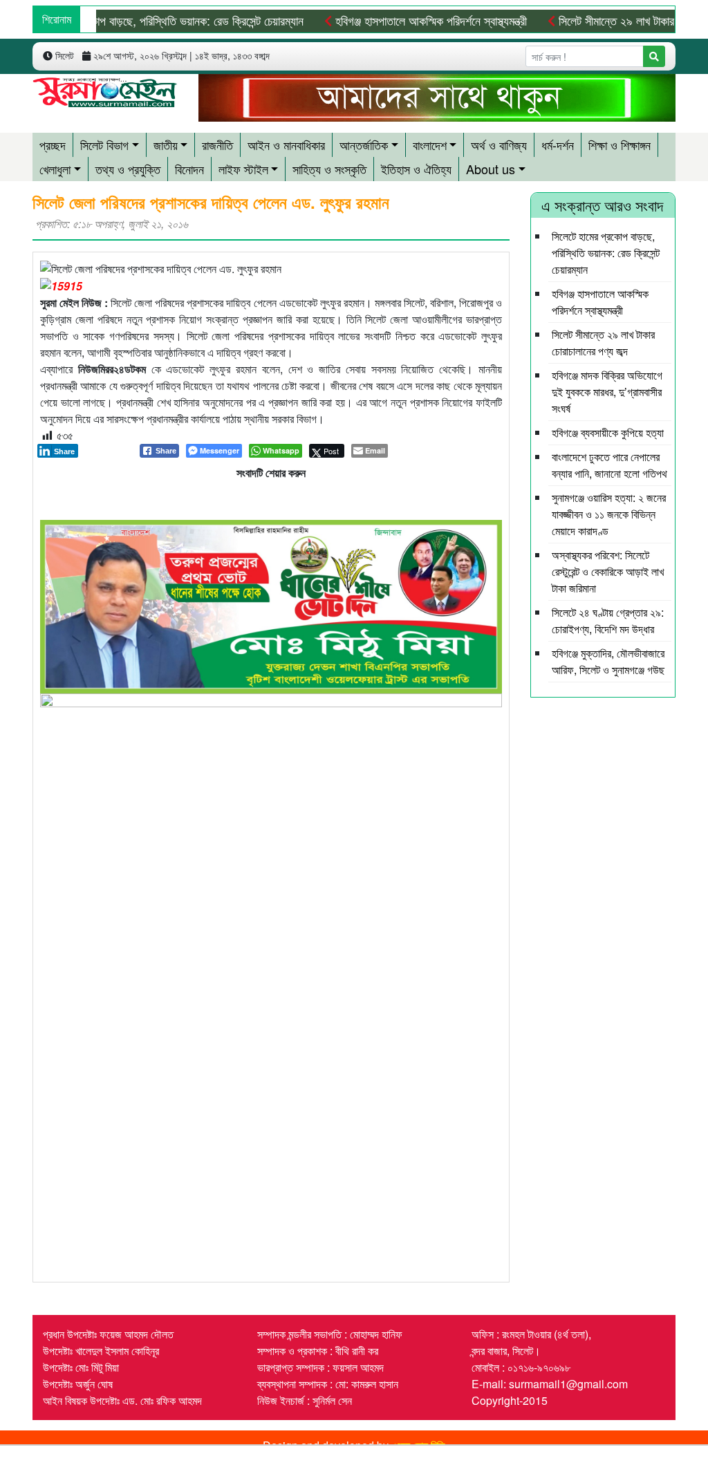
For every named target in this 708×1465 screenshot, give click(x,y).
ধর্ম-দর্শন (557, 144)
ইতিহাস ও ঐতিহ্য (416, 169)
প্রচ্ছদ (52, 144)
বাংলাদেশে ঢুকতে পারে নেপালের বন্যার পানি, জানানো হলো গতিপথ (609, 465)
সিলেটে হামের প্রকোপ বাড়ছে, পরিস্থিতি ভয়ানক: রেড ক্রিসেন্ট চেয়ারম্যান (606, 252)
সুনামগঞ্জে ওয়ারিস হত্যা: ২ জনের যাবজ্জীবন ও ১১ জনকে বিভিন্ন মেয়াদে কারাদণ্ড (609, 514)
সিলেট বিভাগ (104, 144)
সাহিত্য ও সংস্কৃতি (329, 169)
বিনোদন (189, 169)
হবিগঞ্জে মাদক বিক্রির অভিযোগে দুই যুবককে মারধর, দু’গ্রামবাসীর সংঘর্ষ (607, 391)
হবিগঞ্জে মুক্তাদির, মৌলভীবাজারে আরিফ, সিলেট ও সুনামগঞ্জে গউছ (608, 661)
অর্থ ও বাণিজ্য (499, 144)
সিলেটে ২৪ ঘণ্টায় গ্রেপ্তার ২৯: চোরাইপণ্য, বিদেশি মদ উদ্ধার (608, 620)
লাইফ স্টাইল (243, 169)
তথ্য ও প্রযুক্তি (127, 169)
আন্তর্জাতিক (363, 144)
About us (490, 169)
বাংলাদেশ (430, 144)
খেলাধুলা (55, 169)
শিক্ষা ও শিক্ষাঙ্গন (619, 144)
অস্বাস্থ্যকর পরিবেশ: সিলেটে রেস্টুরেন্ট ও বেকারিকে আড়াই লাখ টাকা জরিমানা (608, 571)
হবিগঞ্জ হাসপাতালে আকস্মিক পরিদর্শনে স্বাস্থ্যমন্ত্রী (429, 20)
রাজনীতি (217, 144)
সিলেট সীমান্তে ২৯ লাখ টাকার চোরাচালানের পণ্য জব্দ (603, 342)
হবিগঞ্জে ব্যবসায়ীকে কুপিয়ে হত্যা (608, 432)
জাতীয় (165, 144)
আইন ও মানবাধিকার (286, 144)
